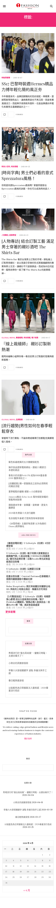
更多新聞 (10, 611)
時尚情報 (14, 167)
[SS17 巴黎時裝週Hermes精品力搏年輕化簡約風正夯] (28, 53)
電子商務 (34, 338)
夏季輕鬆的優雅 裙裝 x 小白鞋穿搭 (25, 491)
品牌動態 (19, 420)
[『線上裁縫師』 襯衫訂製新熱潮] (28, 313)
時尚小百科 (6, 167)
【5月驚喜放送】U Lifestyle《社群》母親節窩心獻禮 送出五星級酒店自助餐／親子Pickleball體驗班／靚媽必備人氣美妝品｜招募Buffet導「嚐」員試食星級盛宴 (28, 600)
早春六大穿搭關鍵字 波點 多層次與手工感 (22, 809)
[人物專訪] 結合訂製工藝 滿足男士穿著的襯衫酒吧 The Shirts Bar (28, 246)
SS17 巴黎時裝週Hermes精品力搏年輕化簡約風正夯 (27, 86)
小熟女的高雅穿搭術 (18, 663)
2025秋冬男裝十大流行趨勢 (22, 513)
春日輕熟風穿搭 (16, 680)
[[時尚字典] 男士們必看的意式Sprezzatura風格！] (28, 144)
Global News (8, 338)
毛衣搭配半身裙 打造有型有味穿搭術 (26, 518)
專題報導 (19, 338)
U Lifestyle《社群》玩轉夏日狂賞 (23, 569)
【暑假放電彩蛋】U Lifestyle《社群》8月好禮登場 (28, 544)
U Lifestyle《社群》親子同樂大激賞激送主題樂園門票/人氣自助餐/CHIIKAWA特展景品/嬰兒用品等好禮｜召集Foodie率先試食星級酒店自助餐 (28, 557)
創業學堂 (12, 235)
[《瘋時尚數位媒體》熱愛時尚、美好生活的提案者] (28, 6)
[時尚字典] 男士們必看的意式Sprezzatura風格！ (27, 175)
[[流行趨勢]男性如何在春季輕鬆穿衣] (28, 397)
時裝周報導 (6, 78)
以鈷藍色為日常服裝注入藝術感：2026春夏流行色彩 (28, 824)
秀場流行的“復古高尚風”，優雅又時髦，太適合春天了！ (28, 792)
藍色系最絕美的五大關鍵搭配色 (24, 462)
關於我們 (28, 739)
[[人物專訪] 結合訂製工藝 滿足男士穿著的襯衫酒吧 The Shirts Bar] (28, 219)
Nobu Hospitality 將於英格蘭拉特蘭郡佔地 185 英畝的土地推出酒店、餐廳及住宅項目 (28, 588)
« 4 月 (26, 890)
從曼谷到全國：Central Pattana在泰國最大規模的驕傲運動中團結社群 (28, 577)
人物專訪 (5, 235)
